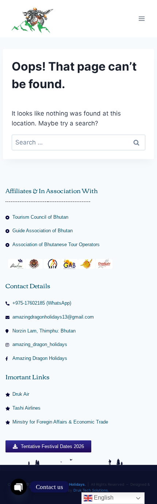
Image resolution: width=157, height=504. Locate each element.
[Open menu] (141, 18)
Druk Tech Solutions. (91, 490)
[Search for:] (78, 142)
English (103, 497)
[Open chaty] (18, 487)
